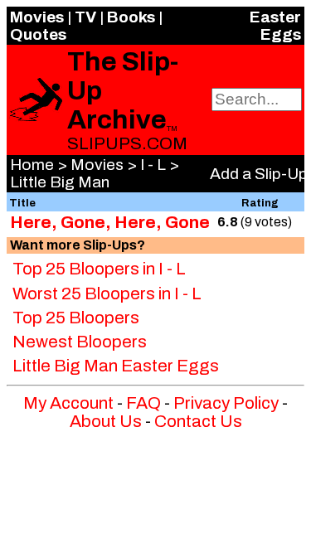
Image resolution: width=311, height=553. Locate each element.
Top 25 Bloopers (75, 317)
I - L (153, 164)
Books (131, 17)
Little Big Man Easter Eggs (115, 366)
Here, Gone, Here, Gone (110, 222)
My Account (68, 403)
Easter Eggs (275, 25)
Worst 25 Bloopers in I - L (107, 293)
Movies (37, 17)
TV (85, 17)
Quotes (38, 34)
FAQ (143, 403)
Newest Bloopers (79, 341)
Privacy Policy (226, 403)
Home (32, 164)
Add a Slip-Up (259, 173)
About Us (106, 421)
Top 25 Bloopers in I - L (99, 269)
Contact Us (198, 421)
